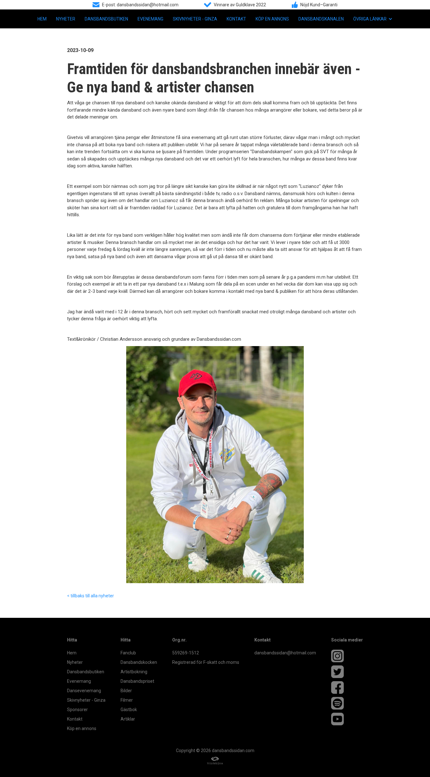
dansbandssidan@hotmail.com (285, 652)
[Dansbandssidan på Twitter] (347, 671)
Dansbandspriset (137, 681)
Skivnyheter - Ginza (195, 18)
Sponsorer (77, 709)
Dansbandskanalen (321, 18)
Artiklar (128, 719)
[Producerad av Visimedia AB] (215, 761)
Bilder (126, 690)
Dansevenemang (84, 690)
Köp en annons (272, 18)
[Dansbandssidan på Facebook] (347, 687)
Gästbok (129, 709)
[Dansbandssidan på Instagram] (347, 656)
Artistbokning (134, 671)
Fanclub (128, 652)
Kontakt (236, 18)
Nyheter (65, 18)
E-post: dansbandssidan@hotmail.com (140, 4)
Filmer (127, 700)
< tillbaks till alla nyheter (90, 595)
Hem (42, 18)
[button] (372, 18)
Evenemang (150, 18)
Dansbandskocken (139, 662)
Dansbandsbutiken (106, 18)
